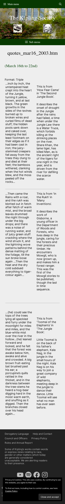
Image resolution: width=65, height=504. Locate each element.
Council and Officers (16, 438)
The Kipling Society (32, 17)
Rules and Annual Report (18, 442)
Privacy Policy (39, 438)
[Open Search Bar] (60, 4)
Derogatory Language (17, 433)
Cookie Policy (11, 491)
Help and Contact (42, 433)
